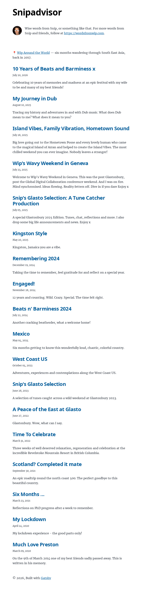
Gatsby (46, 578)
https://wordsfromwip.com (84, 33)
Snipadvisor (37, 12)
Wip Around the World (33, 53)
